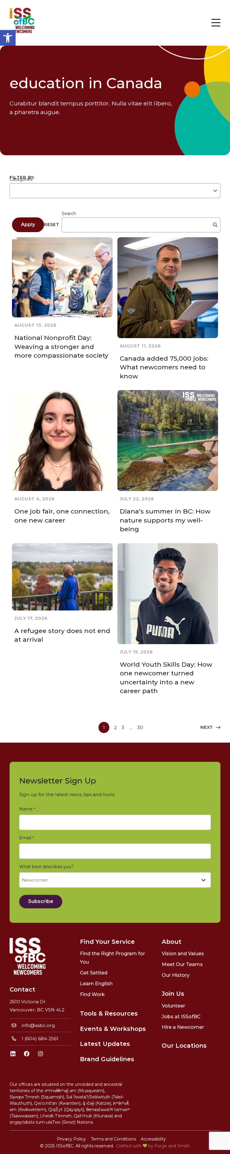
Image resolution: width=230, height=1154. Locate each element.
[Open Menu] (215, 22)
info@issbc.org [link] (38, 1025)
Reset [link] (51, 224)
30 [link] (140, 727)
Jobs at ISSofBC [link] (181, 1016)
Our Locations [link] (184, 1045)
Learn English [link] (96, 983)
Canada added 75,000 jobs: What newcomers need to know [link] (164, 367)
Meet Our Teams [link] (182, 964)
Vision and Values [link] (183, 953)
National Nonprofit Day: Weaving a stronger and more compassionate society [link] (61, 346)
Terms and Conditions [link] (113, 1139)
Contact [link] (22, 989)
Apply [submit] (28, 224)
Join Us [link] (173, 993)
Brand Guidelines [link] (107, 1059)
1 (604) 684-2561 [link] (40, 1038)
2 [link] (115, 727)
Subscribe (40, 901)
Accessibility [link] (153, 1139)
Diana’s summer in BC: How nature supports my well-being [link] (165, 520)
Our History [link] (176, 975)
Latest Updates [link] (105, 1043)
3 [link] (123, 727)
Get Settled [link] (94, 973)
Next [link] (206, 727)
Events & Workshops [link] (113, 1028)
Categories (21, 179)
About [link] (171, 941)
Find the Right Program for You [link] (112, 958)
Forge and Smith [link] (172, 1146)
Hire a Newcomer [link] (183, 1027)
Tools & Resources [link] (109, 1013)
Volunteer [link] (173, 1006)
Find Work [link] (92, 994)
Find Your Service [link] (107, 941)
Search (69, 213)
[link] (8, 38)
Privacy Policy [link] (71, 1139)
